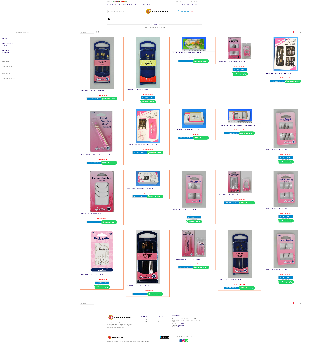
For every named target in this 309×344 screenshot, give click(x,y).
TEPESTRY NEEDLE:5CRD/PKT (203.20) (277, 208)
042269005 (181, 324)
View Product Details (93, 98)
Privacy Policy (145, 321)
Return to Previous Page (195, 24)
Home (145, 27)
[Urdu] (126, 1)
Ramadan (4, 38)
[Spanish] (124, 1)
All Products (5, 52)
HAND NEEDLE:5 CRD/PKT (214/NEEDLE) (232, 61)
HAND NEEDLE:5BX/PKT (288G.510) (92, 90)
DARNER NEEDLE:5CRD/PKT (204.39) (185, 209)
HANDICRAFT (153, 19)
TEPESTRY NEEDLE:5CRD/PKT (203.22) (277, 269)
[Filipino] (116, 1)
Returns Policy (145, 323)
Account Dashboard (162, 323)
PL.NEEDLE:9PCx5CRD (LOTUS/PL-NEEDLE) (187, 53)
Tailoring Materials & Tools (121, 19)
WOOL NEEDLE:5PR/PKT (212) (228, 194)
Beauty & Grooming (166, 19)
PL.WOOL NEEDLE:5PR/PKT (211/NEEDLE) (186, 259)
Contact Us (144, 325)
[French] (118, 1)
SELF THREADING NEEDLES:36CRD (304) (186, 129)
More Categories (193, 19)
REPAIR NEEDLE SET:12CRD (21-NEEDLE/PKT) (142, 144)
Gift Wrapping (180, 19)
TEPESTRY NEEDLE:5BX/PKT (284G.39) (231, 280)
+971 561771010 (181, 325)
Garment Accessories (140, 19)
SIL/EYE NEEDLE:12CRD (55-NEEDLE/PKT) (278, 73)
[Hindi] (119, 1)
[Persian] (121, 1)
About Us (160, 319)
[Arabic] (113, 1)
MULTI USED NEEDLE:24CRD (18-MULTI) (140, 188)
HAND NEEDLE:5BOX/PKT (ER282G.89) (139, 89)
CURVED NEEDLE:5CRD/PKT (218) (92, 214)
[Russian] (123, 1)
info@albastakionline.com (181, 326)
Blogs (159, 325)
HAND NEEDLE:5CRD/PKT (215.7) (92, 274)
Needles (157, 27)
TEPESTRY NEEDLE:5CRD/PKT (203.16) (277, 149)
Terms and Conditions (147, 319)
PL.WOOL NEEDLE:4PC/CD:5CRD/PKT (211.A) (95, 154)
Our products (161, 321)
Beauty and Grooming (8, 48)
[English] (115, 1)
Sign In (187, 1)
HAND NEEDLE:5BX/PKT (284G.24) (138, 286)
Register (195, 1)
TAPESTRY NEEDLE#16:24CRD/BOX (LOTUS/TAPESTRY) (237, 125)
